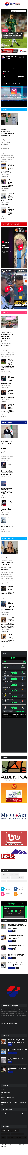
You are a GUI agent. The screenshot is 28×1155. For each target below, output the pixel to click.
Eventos (21, 877)
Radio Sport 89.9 (7, 1144)
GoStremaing (3, 1146)
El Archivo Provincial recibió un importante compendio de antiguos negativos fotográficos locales (17, 1041)
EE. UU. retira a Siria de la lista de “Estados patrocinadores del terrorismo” (16, 964)
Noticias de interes (5, 877)
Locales (4, 26)
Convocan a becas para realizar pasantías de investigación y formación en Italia (16, 937)
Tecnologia (10, 874)
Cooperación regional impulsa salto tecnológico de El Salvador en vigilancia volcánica (6, 491)
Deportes (3, 881)
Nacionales (18, 881)
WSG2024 (4, 874)
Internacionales (10, 881)
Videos (16, 874)
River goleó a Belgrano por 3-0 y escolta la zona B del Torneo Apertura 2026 (17, 1068)
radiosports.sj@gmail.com (10, 1023)
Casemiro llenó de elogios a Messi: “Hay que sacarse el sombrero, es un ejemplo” (7, 336)
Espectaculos (14, 877)
